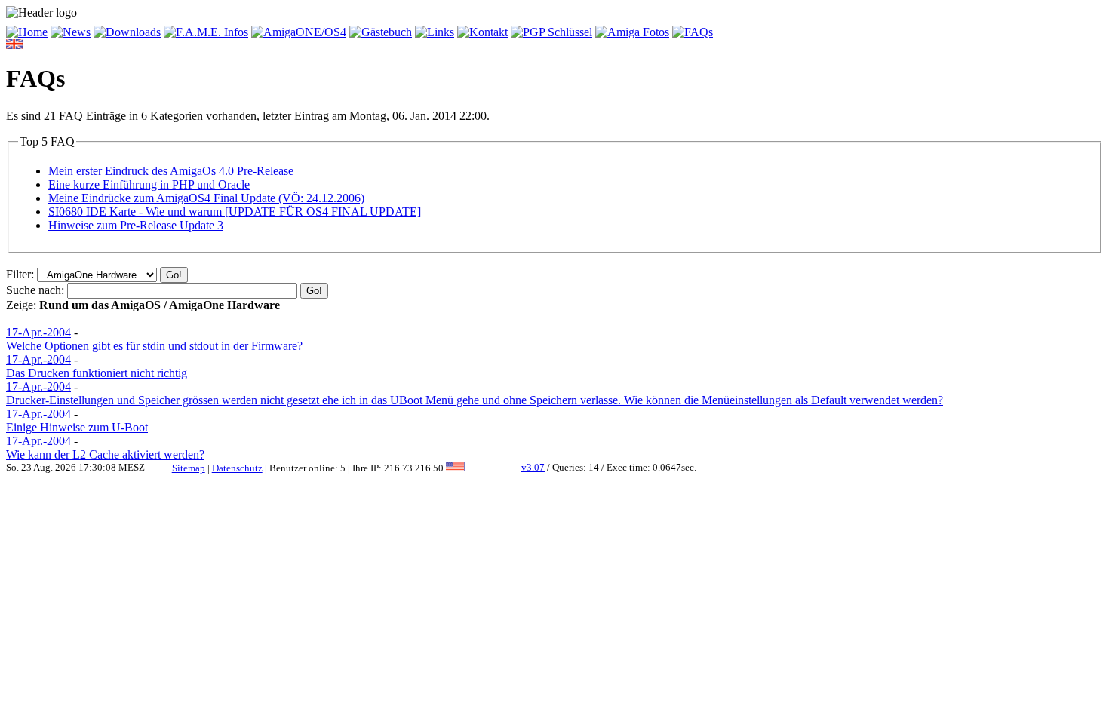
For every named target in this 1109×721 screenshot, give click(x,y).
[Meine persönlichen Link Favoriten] (434, 32)
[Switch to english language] (14, 44)
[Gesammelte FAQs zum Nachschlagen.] (692, 32)
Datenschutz (237, 468)
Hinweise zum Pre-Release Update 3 (135, 225)
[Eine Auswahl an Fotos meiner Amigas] (632, 32)
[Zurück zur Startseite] (27, 32)
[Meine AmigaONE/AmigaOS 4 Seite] (298, 32)
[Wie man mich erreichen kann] (482, 32)
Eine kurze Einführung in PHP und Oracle (149, 184)
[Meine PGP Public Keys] (551, 32)
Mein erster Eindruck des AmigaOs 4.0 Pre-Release (170, 170)
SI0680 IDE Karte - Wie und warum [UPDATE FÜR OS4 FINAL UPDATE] (234, 211)
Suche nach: (35, 290)
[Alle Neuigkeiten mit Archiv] (71, 32)
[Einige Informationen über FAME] (206, 32)
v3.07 (533, 467)
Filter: (20, 274)
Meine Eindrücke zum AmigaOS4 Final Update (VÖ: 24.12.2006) (206, 198)
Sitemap (188, 468)
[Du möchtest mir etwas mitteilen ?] (380, 32)
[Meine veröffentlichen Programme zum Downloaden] (127, 32)
